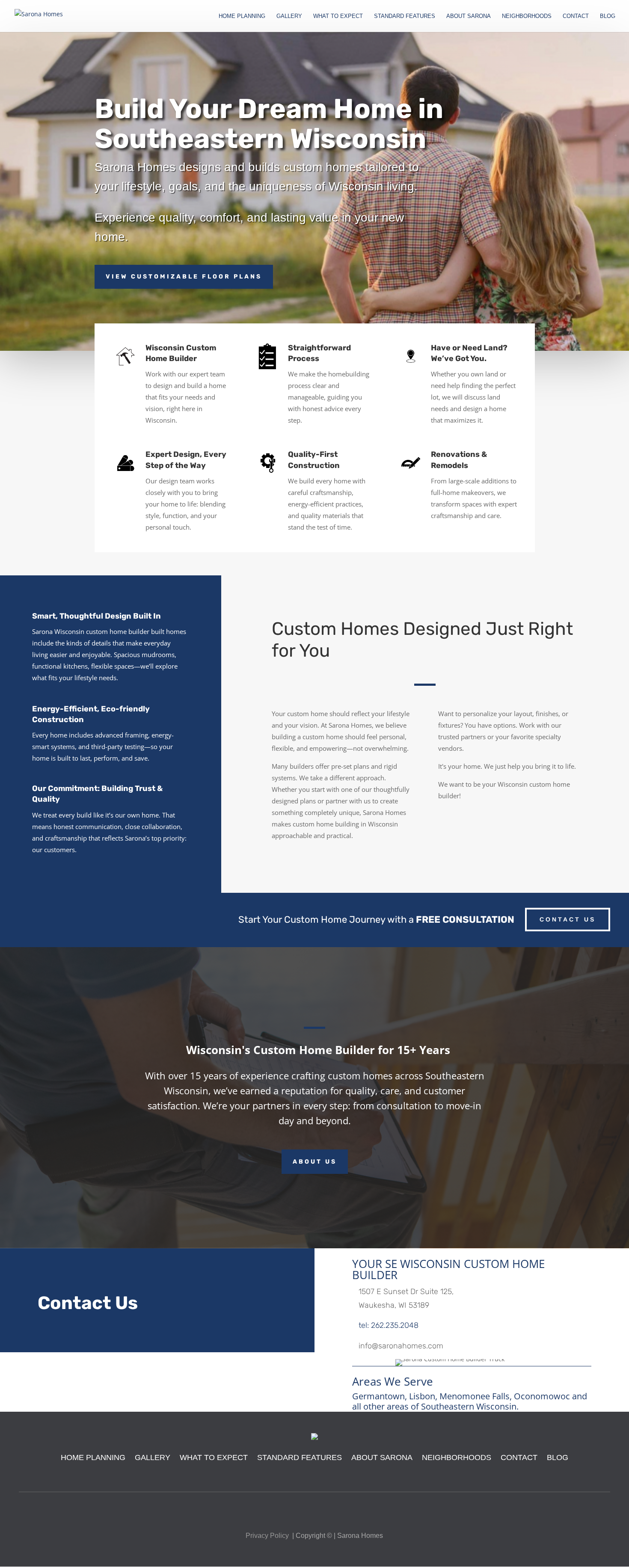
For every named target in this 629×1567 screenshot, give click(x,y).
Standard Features (299, 1457)
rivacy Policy (269, 1535)
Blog (557, 1457)
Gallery (152, 1457)
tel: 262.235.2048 (388, 1325)
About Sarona (381, 1457)
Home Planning (93, 1457)
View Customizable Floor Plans (184, 276)
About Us (315, 1161)
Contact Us (568, 919)
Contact (519, 1457)
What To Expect (214, 1457)
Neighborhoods (456, 1457)
